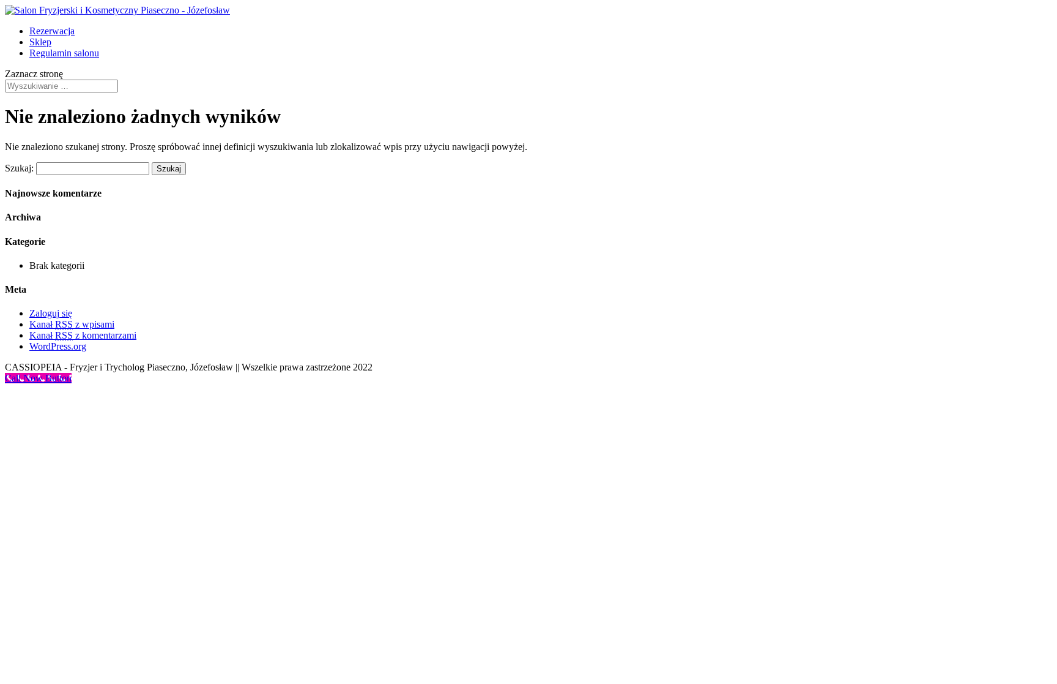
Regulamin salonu (64, 53)
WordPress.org (57, 346)
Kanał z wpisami (71, 324)
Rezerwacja (52, 31)
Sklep (40, 42)
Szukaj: (19, 168)
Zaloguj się (50, 313)
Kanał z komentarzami (82, 335)
